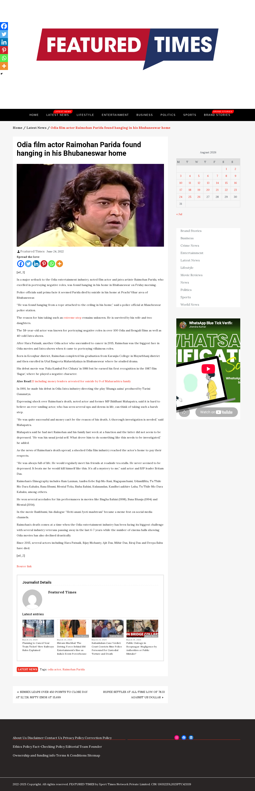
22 (226, 190)
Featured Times (127, 95)
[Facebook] (20, 263)
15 (226, 183)
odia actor (54, 669)
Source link (24, 566)
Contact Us (53, 738)
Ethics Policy (22, 747)
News (184, 282)
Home (34, 114)
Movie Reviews (191, 275)
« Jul (179, 214)
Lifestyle (85, 114)
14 (217, 183)
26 (198, 197)
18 (189, 190)
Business (144, 114)
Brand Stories (218, 113)
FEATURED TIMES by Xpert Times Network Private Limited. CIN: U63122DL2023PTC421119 (130, 784)
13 (208, 183)
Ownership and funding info (34, 755)
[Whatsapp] (51, 263)
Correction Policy (98, 738)
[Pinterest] (43, 263)
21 (217, 190)
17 (180, 190)
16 (235, 183)
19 (198, 190)
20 (208, 190)
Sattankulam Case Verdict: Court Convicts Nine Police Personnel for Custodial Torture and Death (107, 648)
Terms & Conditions (71, 755)
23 (235, 190)
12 (199, 183)
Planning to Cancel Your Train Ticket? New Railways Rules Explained (38, 646)
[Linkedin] (36, 263)
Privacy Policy (73, 738)
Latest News (58, 113)
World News (189, 304)
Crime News (189, 245)
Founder (95, 747)
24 (180, 197)
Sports (189, 114)
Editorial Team (77, 747)
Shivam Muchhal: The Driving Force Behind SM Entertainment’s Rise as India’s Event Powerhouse (71, 648)
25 (189, 197)
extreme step (73, 317)
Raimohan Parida (74, 669)
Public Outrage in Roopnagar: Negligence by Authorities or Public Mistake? (141, 648)
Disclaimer (35, 738)
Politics (168, 114)
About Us (20, 738)
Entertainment (115, 114)
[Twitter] (28, 263)
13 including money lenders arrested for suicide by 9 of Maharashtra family (81, 381)
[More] (59, 263)
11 (190, 183)
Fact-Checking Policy (49, 747)
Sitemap (93, 755)
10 (180, 183)
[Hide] (1, 73)
